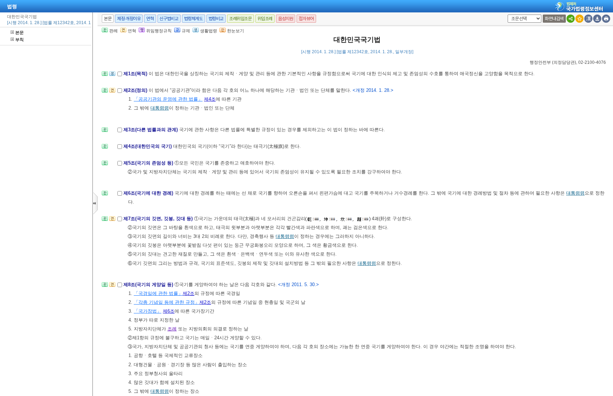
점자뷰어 (306, 18)
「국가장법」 (147, 311)
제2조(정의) (136, 90)
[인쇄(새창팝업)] (606, 19)
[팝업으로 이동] (112, 75)
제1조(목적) (136, 73)
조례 (172, 328)
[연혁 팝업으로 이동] (112, 92)
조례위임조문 (240, 18)
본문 (19, 32)
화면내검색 (554, 18)
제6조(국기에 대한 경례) (149, 193)
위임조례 (265, 18)
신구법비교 (169, 18)
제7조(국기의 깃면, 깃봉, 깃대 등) (158, 218)
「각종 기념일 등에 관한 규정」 (166, 302)
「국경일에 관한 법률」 (158, 293)
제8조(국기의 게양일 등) (149, 284)
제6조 (169, 311)
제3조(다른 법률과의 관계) (151, 129)
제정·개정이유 (128, 18)
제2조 (188, 293)
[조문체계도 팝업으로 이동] (105, 75)
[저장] (597, 19)
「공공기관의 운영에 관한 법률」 (168, 99)
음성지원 (285, 18)
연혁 (150, 18)
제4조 (210, 99)
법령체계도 (193, 18)
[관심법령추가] (579, 19)
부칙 (19, 39)
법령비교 (216, 18)
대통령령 (159, 108)
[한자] (588, 19)
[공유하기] (571, 19)
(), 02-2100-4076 (568, 62)
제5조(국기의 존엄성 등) (149, 163)
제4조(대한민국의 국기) (148, 146)
